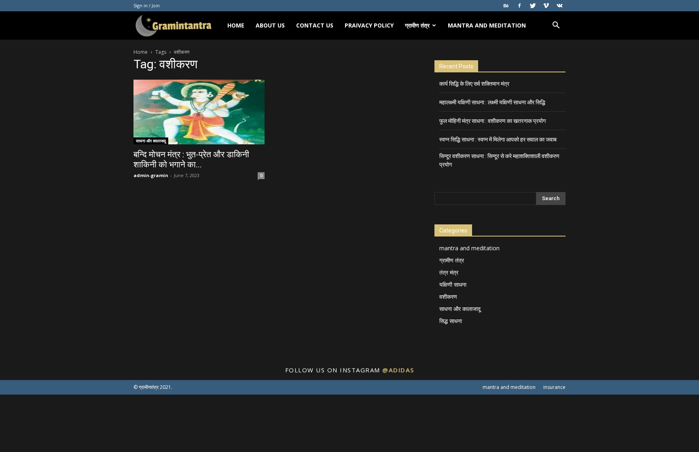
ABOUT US (270, 25)
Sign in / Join (146, 5)
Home (140, 52)
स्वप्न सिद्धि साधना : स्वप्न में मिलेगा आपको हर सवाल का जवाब (498, 139)
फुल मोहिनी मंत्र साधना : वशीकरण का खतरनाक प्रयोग (492, 121)
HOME (235, 25)
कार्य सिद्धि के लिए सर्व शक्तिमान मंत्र (474, 83)
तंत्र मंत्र (448, 272)
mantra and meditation (487, 25)
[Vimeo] (546, 5)
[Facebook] (519, 5)
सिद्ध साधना (450, 321)
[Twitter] (533, 5)
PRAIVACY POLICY (369, 25)
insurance (554, 387)
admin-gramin (150, 175)
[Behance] (506, 5)
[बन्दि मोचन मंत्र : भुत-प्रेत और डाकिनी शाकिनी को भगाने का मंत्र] (199, 112)
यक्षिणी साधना (452, 284)
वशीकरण (448, 296)
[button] (556, 26)
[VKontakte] (559, 5)
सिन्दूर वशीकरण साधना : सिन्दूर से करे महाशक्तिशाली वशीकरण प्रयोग (499, 160)
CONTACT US (314, 25)
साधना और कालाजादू (151, 141)
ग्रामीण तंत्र (417, 25)
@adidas (398, 370)
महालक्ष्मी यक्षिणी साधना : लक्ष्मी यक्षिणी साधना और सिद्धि (492, 102)
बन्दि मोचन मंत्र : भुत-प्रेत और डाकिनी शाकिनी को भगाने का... (191, 159)
